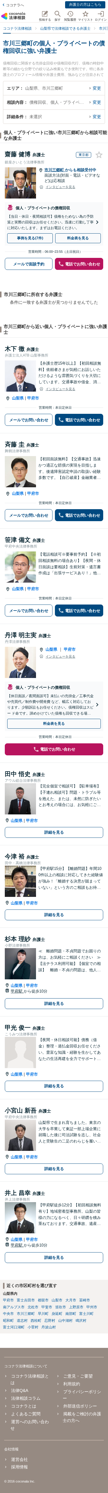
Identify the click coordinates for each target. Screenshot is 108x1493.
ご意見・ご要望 (77, 1376)
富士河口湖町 (14, 1327)
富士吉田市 (26, 1300)
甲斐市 (46, 1307)
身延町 (57, 1314)
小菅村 (33, 1327)
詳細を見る (54, 832)
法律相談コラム (25, 1398)
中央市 (8, 1314)
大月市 (70, 1300)
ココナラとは (23, 1406)
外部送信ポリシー (80, 1406)
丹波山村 (48, 1327)
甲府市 (33, 398)
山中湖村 (65, 1320)
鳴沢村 (81, 1320)
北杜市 (33, 1307)
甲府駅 (17, 991)
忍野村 (49, 1320)
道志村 (22, 1320)
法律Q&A (19, 1390)
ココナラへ (15, 5)
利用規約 (71, 1383)
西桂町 (36, 1320)
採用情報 (19, 1467)
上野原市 (76, 1307)
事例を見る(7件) (30, 238)
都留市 (43, 1300)
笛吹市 (60, 1307)
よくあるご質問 (25, 1413)
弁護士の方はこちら (85, 4)
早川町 (43, 1314)
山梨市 (57, 1300)
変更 (97, 88)
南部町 (70, 1314)
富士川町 (86, 1314)
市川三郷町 (54, 170)
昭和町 (8, 1320)
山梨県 (18, 398)
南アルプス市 (14, 1307)
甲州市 (91, 1307)
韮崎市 (84, 1300)
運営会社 (19, 1459)
